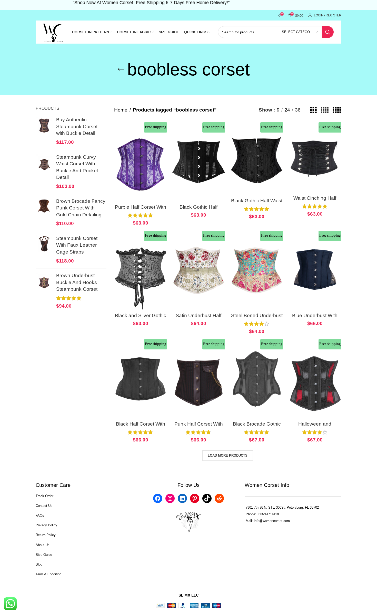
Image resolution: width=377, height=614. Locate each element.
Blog (39, 564)
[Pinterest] (194, 498)
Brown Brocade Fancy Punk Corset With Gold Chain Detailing (80, 207)
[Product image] (140, 162)
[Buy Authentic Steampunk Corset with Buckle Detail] (44, 131)
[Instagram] (170, 498)
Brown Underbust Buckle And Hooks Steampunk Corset (76, 282)
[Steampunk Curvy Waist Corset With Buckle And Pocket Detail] (44, 172)
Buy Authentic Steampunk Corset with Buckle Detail (76, 126)
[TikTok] (207, 498)
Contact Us (44, 506)
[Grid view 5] (337, 110)
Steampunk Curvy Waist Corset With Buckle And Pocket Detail (77, 167)
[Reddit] (219, 498)
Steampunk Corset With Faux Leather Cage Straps (76, 245)
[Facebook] (157, 498)
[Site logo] (53, 31)
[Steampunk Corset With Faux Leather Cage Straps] (44, 249)
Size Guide (44, 555)
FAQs (40, 515)
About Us (42, 545)
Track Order (44, 496)
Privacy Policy (46, 525)
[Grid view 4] (325, 110)
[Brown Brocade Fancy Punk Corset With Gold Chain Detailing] (44, 212)
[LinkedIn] (182, 498)
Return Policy (46, 535)
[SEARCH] (328, 32)
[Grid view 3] (313, 110)
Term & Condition (48, 574)
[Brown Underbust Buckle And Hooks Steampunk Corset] (44, 290)
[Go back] (120, 69)
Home (120, 110)
